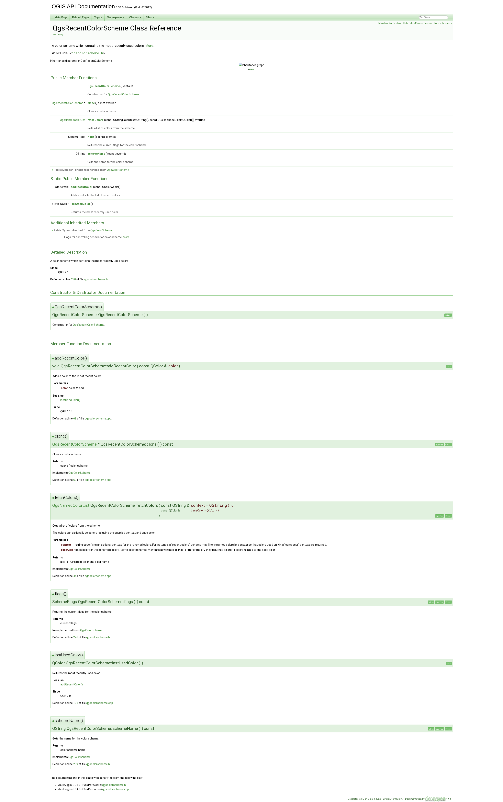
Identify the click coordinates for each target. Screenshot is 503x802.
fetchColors (95, 119)
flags (90, 136)
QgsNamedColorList (72, 119)
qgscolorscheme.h (87, 53)
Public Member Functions (389, 23)
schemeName (96, 153)
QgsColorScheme (118, 169)
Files (149, 17)
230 (73, 279)
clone (91, 103)
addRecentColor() (71, 684)
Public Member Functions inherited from (91, 169)
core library (58, 34)
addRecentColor (82, 187)
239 (75, 764)
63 (74, 479)
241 (75, 637)
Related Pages (80, 17)
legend (251, 69)
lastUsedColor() (70, 400)
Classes (134, 17)
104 (75, 703)
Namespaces (114, 17)
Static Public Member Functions (417, 23)
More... (150, 46)
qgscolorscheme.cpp (98, 418)
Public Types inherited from (83, 230)
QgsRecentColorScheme (103, 86)
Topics (98, 17)
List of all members (443, 23)
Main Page (61, 17)
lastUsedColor (80, 203)
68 (74, 418)
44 (74, 576)
